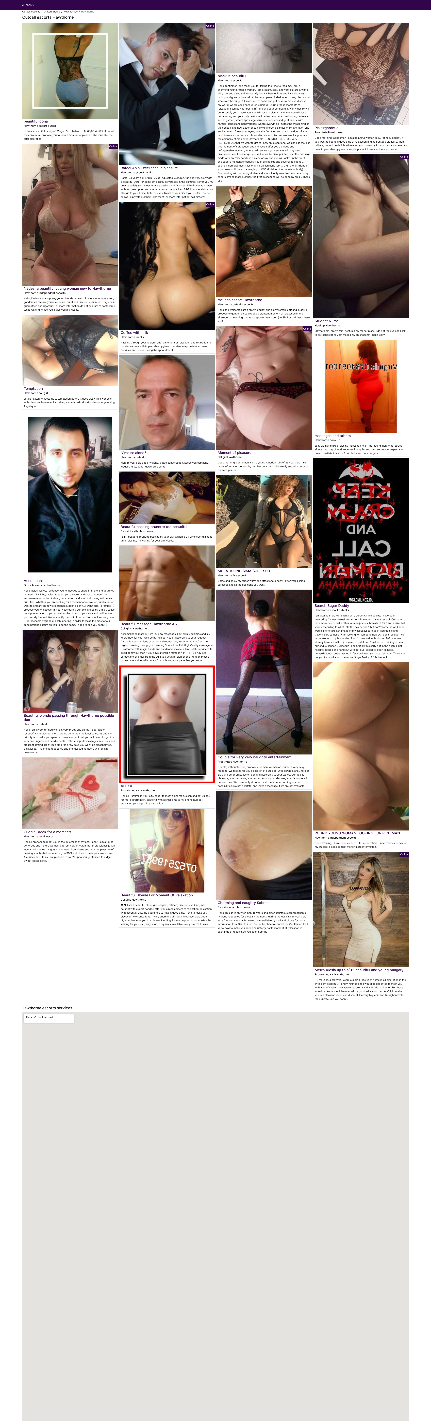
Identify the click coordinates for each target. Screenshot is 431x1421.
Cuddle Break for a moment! (47, 832)
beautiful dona (36, 121)
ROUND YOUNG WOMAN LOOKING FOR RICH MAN (357, 833)
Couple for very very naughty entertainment (255, 757)
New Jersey (70, 11)
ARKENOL (28, 4)
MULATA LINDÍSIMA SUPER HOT (245, 571)
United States (52, 11)
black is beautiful (232, 76)
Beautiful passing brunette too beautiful (154, 527)
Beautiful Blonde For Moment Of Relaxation (157, 895)
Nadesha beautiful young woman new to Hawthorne (67, 288)
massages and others (333, 436)
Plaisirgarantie (326, 128)
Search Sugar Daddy (332, 605)
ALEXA (126, 786)
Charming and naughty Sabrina (244, 903)
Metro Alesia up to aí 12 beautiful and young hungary (359, 970)
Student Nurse (327, 321)
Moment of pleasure (234, 452)
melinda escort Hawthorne (240, 300)
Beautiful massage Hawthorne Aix (149, 624)
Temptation (33, 388)
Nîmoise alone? (133, 453)
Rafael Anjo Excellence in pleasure (149, 168)
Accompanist (35, 581)
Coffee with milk (134, 332)
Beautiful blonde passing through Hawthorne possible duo (69, 717)
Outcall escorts (31, 11)
